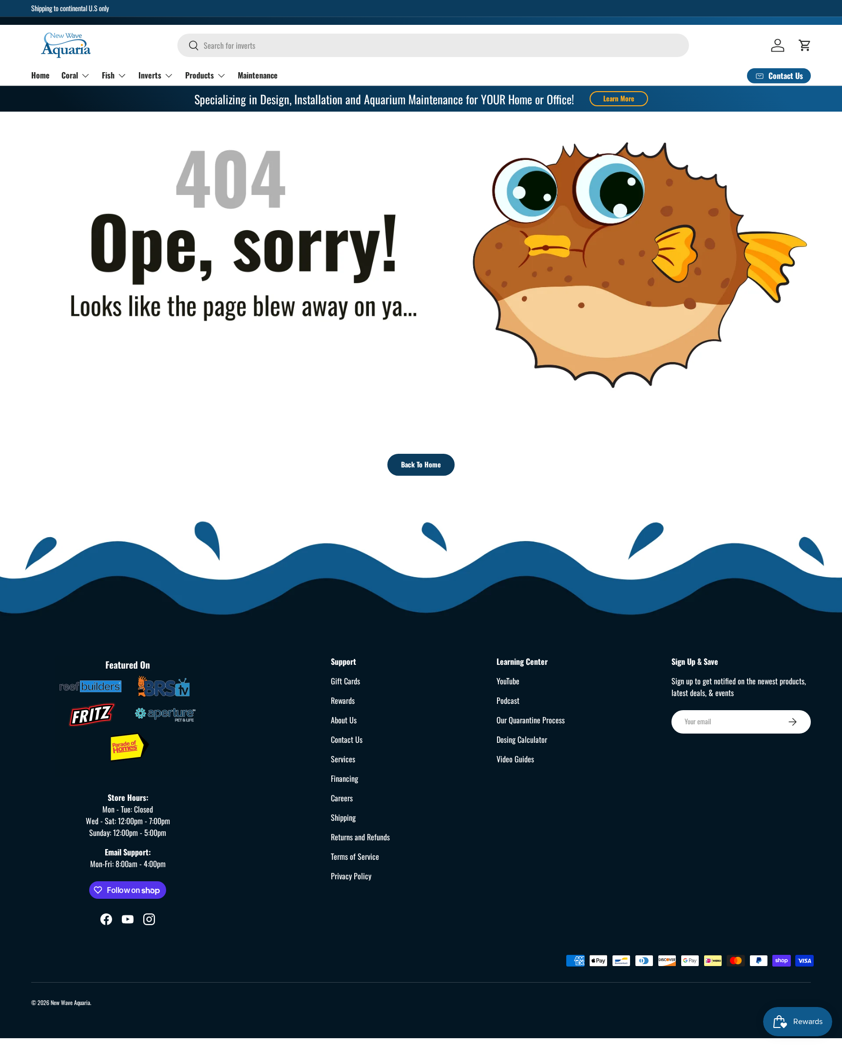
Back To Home (421, 464)
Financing (344, 778)
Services (343, 759)
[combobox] (433, 45)
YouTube (508, 681)
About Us (344, 720)
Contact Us (347, 739)
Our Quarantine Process (531, 720)
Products (199, 75)
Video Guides (515, 759)
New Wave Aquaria (70, 1002)
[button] (805, 45)
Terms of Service (355, 856)
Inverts (149, 75)
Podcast (508, 700)
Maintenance (258, 75)
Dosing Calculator (522, 739)
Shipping (343, 817)
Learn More (618, 98)
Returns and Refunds (360, 837)
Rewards (343, 700)
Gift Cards (345, 681)
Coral (69, 75)
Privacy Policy (351, 876)
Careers (342, 798)
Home (40, 75)
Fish (108, 75)
